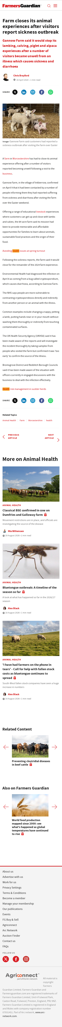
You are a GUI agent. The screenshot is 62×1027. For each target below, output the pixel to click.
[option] (31, 750)
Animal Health (9, 420)
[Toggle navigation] (54, 5)
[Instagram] (26, 959)
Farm (22, 420)
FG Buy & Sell (11, 920)
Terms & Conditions (14, 893)
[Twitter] (6, 959)
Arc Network (10, 930)
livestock (41, 211)
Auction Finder (11, 936)
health (49, 420)
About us (8, 871)
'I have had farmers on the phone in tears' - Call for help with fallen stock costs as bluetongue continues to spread (28, 671)
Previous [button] (6, 747)
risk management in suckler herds (24, 389)
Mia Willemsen (16, 531)
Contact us (9, 941)
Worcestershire (21, 158)
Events (6, 914)
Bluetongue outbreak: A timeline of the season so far (30, 589)
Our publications (13, 909)
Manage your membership (18, 903)
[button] (49, 5)
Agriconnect (10, 925)
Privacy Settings (12, 887)
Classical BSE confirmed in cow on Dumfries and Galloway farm (26, 512)
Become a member (14, 898)
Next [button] (54, 747)
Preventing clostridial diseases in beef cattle (31, 763)
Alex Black (13, 608)
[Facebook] (16, 959)
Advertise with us (13, 877)
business (7, 173)
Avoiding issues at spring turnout (24, 250)
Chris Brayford (21, 75)
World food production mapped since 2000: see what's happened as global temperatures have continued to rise (30, 827)
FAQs (6, 946)
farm (7, 158)
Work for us (9, 882)
